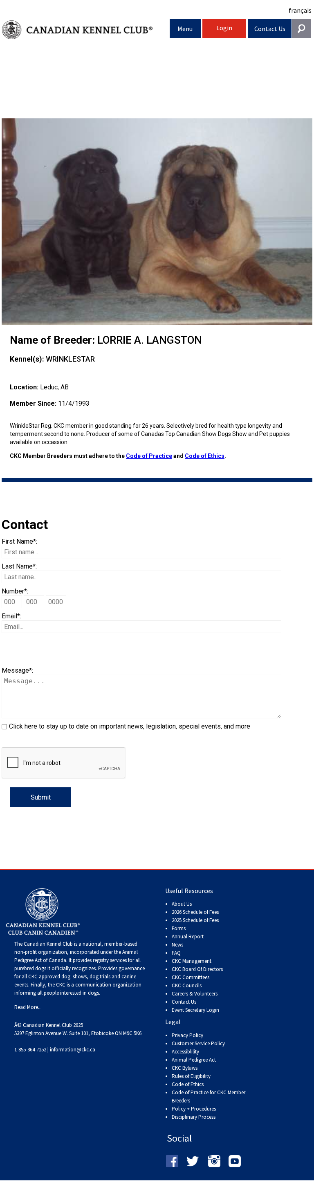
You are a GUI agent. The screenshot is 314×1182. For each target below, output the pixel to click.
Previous (14, 221)
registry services (109, 960)
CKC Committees (190, 977)
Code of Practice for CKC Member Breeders (208, 1096)
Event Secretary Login (195, 1009)
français (300, 10)
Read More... (28, 1007)
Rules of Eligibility (191, 1076)
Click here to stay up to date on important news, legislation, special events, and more (129, 726)
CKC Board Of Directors (197, 969)
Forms (179, 928)
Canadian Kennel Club (86, 30)
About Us (182, 903)
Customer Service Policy (198, 1043)
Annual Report (188, 936)
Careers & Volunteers (195, 993)
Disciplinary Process (193, 1116)
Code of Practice (149, 456)
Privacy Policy (187, 1035)
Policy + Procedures (194, 1108)
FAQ (176, 952)
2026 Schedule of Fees (195, 912)
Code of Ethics (204, 456)
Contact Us (269, 28)
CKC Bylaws (184, 1067)
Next (300, 221)
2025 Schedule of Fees (195, 920)
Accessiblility (185, 1051)
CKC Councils (187, 985)
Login (224, 28)
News (177, 944)
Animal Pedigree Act (194, 1059)
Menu (185, 28)
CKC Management (191, 961)
